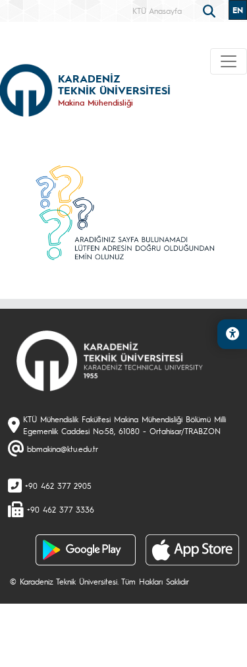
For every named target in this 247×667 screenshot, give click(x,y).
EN (238, 10)
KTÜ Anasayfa (157, 10)
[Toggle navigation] (228, 61)
